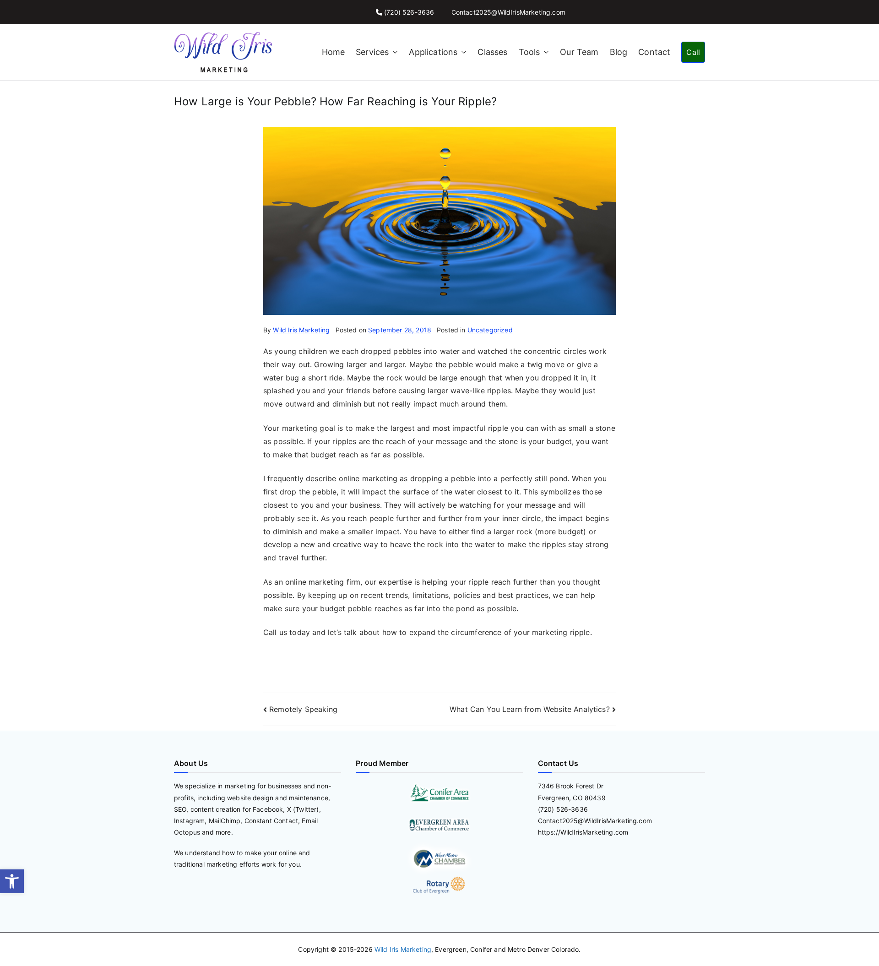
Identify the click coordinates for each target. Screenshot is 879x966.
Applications (433, 52)
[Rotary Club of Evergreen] (439, 885)
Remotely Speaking (303, 709)
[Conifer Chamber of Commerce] (439, 792)
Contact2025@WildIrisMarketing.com (508, 12)
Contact (654, 52)
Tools (529, 52)
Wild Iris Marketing (301, 330)
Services (372, 52)
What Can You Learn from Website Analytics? (530, 709)
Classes (492, 52)
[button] (12, 881)
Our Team (579, 52)
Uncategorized (490, 330)
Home (333, 52)
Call (693, 52)
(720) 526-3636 (409, 12)
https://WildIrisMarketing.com (583, 832)
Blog (619, 52)
